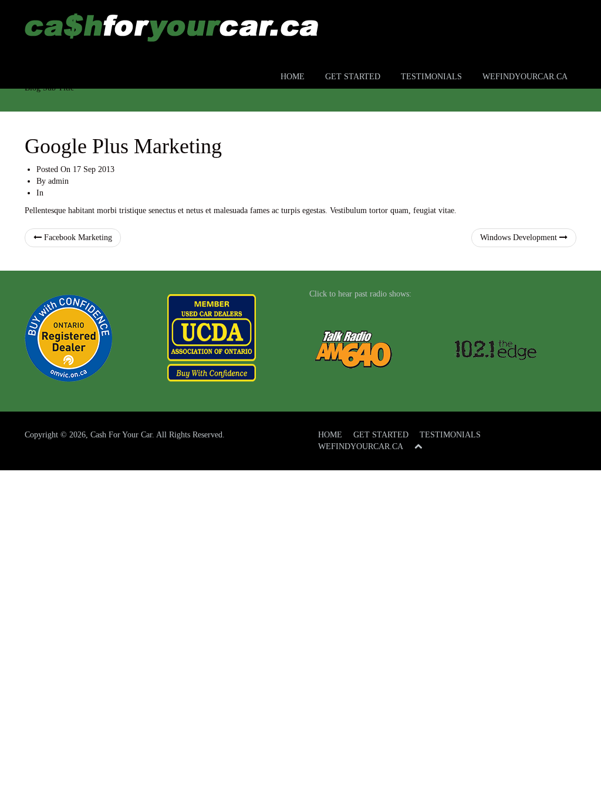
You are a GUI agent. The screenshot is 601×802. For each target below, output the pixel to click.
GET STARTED (352, 76)
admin (58, 181)
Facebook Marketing (77, 237)
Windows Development (519, 237)
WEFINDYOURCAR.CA (525, 76)
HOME (293, 76)
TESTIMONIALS (431, 76)
